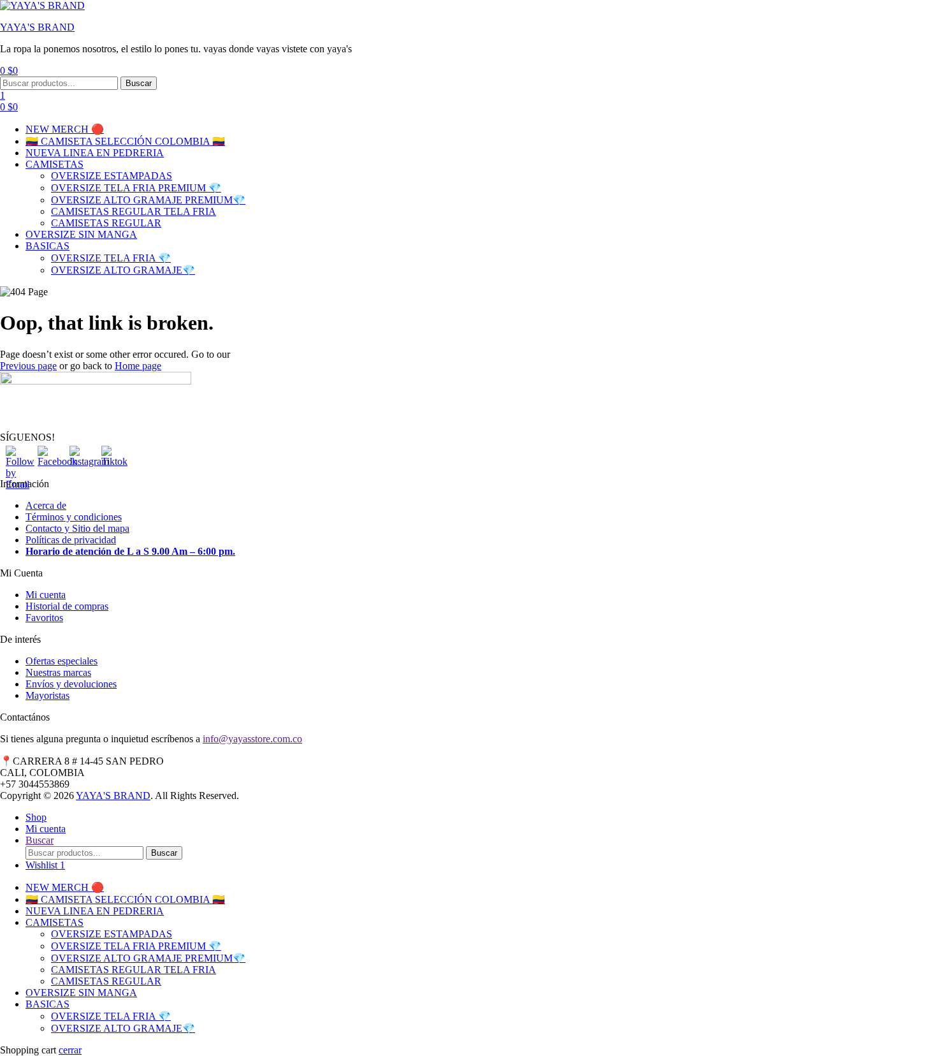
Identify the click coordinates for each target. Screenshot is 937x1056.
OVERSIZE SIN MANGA (81, 234)
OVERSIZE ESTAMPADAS (111, 175)
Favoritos (44, 617)
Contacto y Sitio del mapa (77, 528)
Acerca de (45, 505)
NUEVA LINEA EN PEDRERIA (94, 152)
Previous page (28, 365)
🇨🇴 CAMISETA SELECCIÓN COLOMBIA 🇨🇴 (125, 141)
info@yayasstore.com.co (252, 738)
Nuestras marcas (58, 672)
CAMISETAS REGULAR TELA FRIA (133, 211)
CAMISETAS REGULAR (106, 222)
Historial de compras (66, 606)
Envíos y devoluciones (71, 683)
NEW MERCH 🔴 (64, 129)
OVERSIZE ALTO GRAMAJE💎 (123, 270)
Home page (138, 365)
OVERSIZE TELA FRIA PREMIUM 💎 (136, 187)
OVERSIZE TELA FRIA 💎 (111, 258)
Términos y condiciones (73, 516)
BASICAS (47, 245)
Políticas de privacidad (70, 539)
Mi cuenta (45, 594)
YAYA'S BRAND (37, 27)
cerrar (70, 1050)
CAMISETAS (54, 164)
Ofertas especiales (61, 661)
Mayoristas (47, 695)
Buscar (139, 83)
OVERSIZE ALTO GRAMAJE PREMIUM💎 (148, 199)
